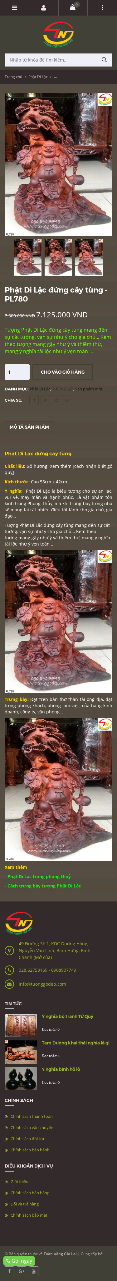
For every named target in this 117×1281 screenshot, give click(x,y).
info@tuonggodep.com (42, 984)
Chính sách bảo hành (30, 1150)
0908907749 (63, 970)
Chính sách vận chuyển (32, 1127)
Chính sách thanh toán (32, 1116)
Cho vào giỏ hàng (63, 372)
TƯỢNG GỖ (62, 389)
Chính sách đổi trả (27, 1138)
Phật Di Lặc (38, 76)
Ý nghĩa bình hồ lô (61, 1069)
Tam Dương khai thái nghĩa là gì (76, 1042)
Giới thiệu (19, 1181)
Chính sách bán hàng (30, 1193)
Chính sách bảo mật (29, 1215)
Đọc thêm (50, 1029)
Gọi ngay (21, 1260)
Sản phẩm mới (88, 389)
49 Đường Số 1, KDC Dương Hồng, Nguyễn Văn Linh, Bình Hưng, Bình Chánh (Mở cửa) (54, 950)
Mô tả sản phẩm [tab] (29, 427)
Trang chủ (13, 76)
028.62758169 (34, 970)
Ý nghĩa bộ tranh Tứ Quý (67, 1016)
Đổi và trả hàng (25, 1204)
